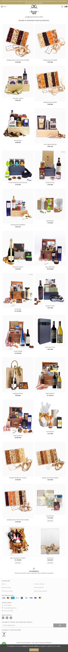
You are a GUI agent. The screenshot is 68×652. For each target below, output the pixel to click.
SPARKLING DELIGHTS (18, 267)
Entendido (34, 650)
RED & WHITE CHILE (50, 347)
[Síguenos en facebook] (7, 617)
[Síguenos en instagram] (3, 617)
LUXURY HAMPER (18, 351)
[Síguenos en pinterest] (11, 617)
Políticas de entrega (6, 587)
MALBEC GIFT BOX (50, 306)
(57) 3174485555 (7, 605)
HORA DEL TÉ (50, 558)
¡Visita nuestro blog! (8, 610)
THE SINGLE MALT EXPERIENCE (18, 224)
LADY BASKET (18, 309)
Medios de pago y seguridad (40, 591)
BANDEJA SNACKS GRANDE (50, 102)
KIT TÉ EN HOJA (50, 431)
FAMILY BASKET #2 (17, 435)
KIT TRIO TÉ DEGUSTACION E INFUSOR (17, 182)
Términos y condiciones (39, 584)
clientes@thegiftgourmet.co (10, 608)
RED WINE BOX (18, 140)
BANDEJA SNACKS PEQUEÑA (50, 60)
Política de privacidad (39, 587)
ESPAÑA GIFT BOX (50, 182)
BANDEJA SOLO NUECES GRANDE (50, 477)
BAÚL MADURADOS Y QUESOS (17, 558)
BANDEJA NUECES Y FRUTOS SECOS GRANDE (18, 520)
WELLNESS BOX (50, 221)
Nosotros (4, 584)
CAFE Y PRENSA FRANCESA (50, 144)
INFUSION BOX (50, 516)
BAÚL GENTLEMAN (50, 267)
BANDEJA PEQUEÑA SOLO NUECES (17, 477)
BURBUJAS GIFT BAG (18, 393)
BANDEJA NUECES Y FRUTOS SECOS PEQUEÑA (18, 60)
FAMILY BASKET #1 (50, 393)
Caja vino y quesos (18, 98)
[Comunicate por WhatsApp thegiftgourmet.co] (4, 644)
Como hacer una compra (7, 591)
